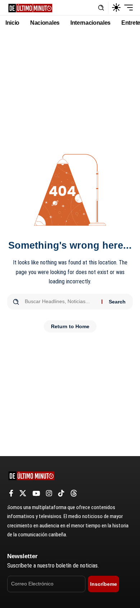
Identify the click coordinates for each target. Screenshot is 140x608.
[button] (101, 7)
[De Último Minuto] (30, 7)
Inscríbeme (103, 584)
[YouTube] (36, 493)
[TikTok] (61, 493)
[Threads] (74, 493)
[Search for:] (60, 302)
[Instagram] (49, 493)
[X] (23, 493)
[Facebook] (11, 493)
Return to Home (70, 326)
